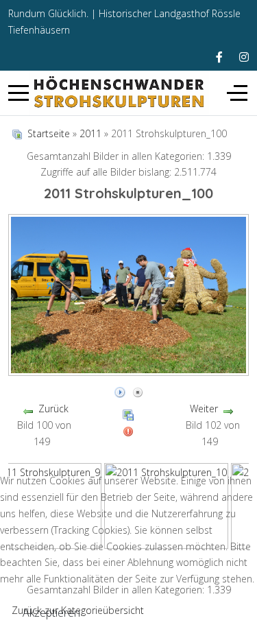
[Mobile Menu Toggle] (18, 93)
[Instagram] (244, 56)
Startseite (48, 133)
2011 (90, 133)
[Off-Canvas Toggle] (237, 93)
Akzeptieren (51, 612)
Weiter (204, 408)
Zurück (53, 408)
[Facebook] (219, 56)
